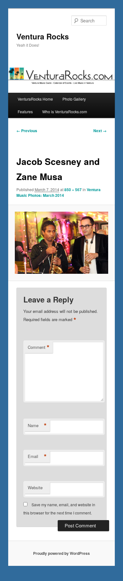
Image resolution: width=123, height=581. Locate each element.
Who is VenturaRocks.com (64, 111)
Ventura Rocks (42, 36)
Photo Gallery (74, 99)
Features (25, 111)
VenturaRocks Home (35, 99)
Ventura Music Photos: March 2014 (58, 192)
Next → (100, 130)
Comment (39, 347)
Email (37, 456)
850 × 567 (73, 189)
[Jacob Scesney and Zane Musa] (61, 243)
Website (35, 487)
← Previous (26, 130)
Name (37, 425)
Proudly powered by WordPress (61, 553)
